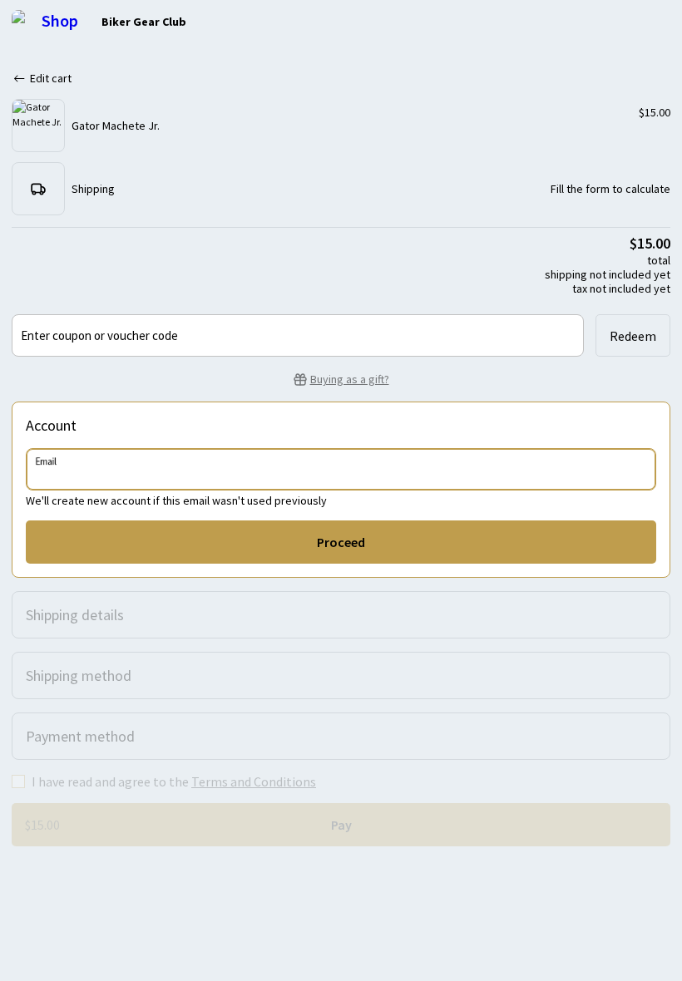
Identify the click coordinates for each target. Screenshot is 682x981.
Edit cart (51, 78)
